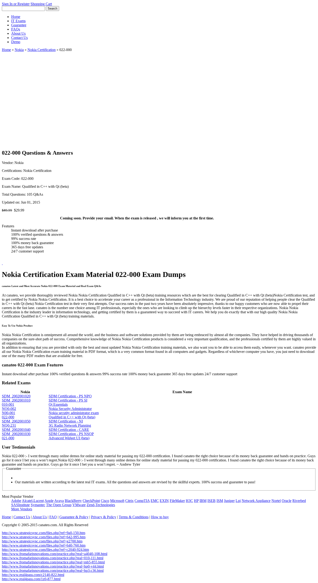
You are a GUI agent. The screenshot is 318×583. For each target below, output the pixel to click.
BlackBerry (73, 501)
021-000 (8, 438)
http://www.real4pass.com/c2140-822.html (33, 575)
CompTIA (142, 501)
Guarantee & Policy (73, 517)
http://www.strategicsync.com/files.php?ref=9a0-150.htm (43, 533)
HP (196, 501)
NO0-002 (9, 409)
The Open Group (58, 505)
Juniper (229, 501)
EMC (155, 501)
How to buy (160, 517)
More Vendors (21, 509)
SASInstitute (20, 505)
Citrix (129, 501)
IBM (203, 501)
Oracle (286, 501)
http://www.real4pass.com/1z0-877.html (31, 579)
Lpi (238, 501)
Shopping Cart (41, 4)
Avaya (59, 501)
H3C (189, 501)
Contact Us (19, 38)
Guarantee (18, 25)
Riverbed (299, 501)
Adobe (16, 501)
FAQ (53, 517)
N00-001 (8, 413)
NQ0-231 (9, 425)
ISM (220, 501)
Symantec (38, 505)
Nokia (19, 50)
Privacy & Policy (103, 517)
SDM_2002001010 (16, 400)
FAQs (15, 29)
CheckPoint (91, 501)
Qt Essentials (58, 404)
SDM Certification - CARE (69, 430)
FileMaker (177, 501)
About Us (18, 33)
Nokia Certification (41, 50)
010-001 (8, 404)
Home (15, 17)
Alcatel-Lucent (33, 501)
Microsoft (117, 501)
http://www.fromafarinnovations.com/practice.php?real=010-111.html (52, 558)
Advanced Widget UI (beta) (69, 438)
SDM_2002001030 (16, 434)
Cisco (105, 501)
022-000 (8, 417)
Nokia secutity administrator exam (74, 413)
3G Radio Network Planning (70, 425)
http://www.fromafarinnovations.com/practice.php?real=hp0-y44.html (53, 566)
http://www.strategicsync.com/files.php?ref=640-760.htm (43, 545)
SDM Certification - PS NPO (70, 396)
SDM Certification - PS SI (68, 400)
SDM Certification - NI (66, 421)
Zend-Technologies (101, 505)
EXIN (164, 501)
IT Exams (18, 21)
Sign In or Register (16, 4)
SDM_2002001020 (16, 396)
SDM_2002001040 (16, 430)
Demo (15, 42)
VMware (79, 505)
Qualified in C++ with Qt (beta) (72, 417)
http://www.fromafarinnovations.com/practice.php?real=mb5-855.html (53, 562)
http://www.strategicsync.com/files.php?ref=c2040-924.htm (45, 550)
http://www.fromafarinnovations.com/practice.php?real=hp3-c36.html (53, 571)
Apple (49, 501)
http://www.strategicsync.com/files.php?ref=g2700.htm (42, 541)
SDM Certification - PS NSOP (71, 434)
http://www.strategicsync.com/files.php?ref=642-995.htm (43, 537)
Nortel (276, 501)
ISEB (211, 501)
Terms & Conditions (134, 517)
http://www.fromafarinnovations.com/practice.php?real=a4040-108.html (54, 554)
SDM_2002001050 (16, 421)
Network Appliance (256, 501)
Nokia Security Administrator (70, 409)
